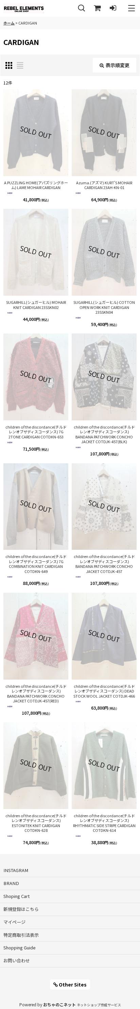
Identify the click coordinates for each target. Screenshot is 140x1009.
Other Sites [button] (72, 984)
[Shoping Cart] (97, 8)
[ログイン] (112, 8)
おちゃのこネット (59, 1004)
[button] (81, 8)
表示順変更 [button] (117, 65)
